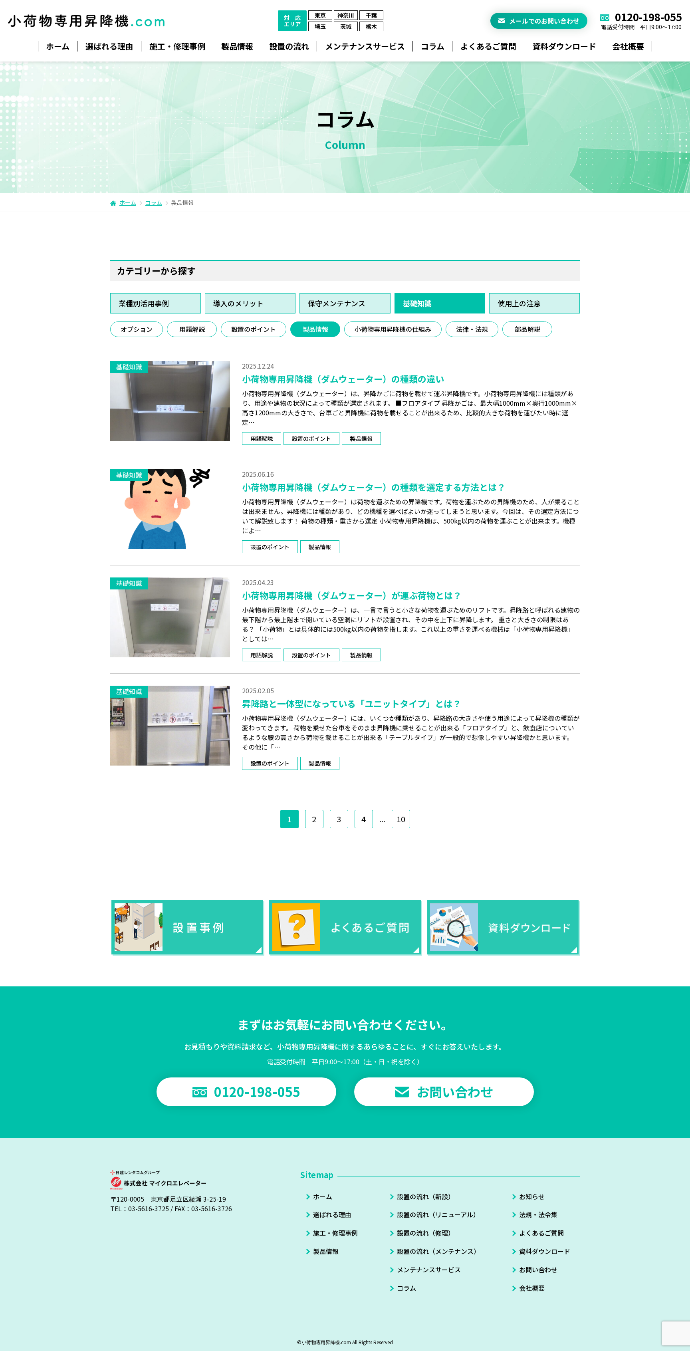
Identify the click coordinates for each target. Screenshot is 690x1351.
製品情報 (326, 1251)
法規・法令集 (538, 1214)
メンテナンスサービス (429, 1269)
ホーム (57, 46)
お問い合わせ (538, 1269)
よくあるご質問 (541, 1233)
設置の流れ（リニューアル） (438, 1214)
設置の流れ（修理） (425, 1233)
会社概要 (532, 1288)
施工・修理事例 (335, 1233)
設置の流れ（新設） (425, 1196)
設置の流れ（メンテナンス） (438, 1251)
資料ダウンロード (544, 1251)
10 (401, 819)
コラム (432, 46)
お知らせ (532, 1196)
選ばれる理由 (332, 1214)
